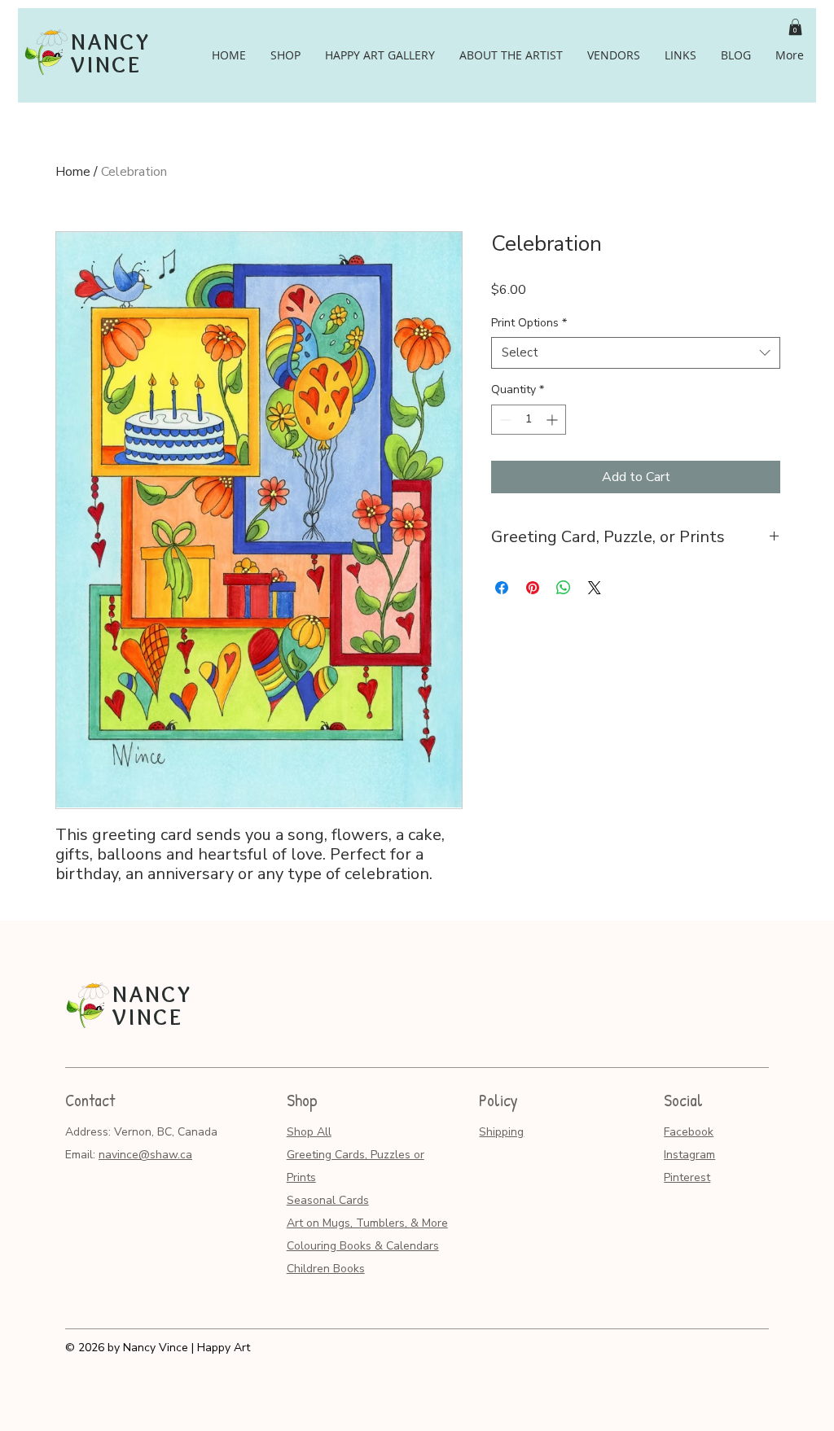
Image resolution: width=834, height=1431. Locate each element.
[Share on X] (594, 587)
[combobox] (635, 353)
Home (72, 172)
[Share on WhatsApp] (563, 587)
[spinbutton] (528, 419)
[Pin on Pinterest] (532, 587)
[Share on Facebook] (501, 587)
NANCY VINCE (111, 53)
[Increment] (553, 419)
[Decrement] (504, 419)
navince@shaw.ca (145, 1154)
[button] (795, 27)
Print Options (529, 322)
